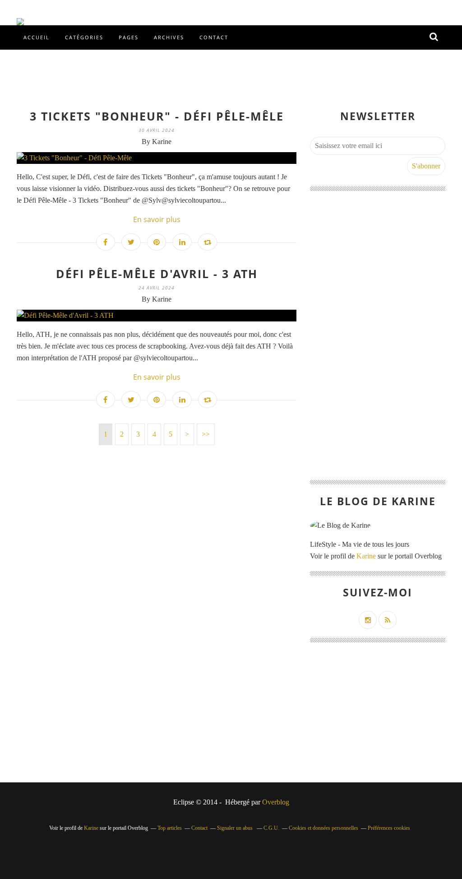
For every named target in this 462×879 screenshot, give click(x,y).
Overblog (275, 802)
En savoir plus (156, 219)
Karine (366, 556)
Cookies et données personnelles (323, 828)
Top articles (169, 828)
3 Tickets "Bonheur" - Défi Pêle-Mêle (157, 116)
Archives (169, 37)
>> (206, 434)
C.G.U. (271, 828)
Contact (213, 37)
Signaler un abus (235, 828)
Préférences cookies (389, 828)
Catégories (84, 37)
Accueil (36, 37)
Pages (129, 37)
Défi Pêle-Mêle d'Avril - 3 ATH (157, 273)
